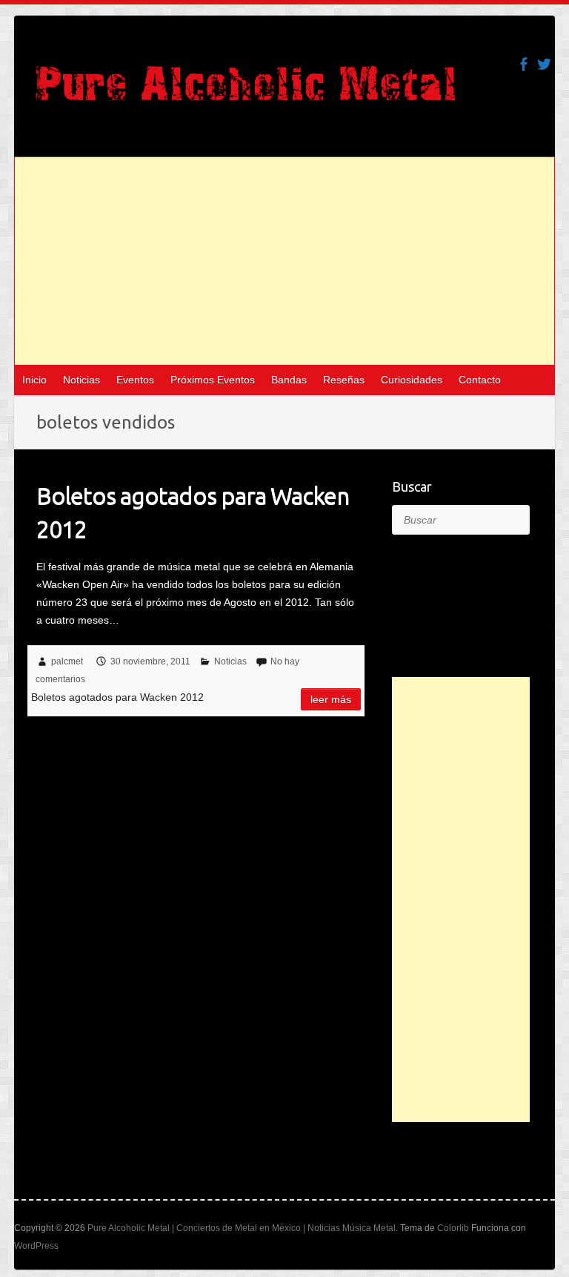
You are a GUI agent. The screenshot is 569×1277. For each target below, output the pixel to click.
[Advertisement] (284, 261)
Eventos (135, 380)
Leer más (330, 699)
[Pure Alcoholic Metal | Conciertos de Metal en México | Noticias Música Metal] (245, 90)
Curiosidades (411, 380)
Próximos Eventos (212, 380)
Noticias (81, 380)
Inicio (34, 380)
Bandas (289, 380)
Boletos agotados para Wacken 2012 (192, 512)
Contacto (480, 380)
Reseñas (344, 380)
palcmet (67, 661)
